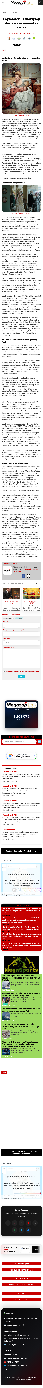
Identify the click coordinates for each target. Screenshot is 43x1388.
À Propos (21, 1293)
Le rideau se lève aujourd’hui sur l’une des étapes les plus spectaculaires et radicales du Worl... (26, 1015)
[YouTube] (28, 1223)
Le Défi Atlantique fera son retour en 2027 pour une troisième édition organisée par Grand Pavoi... (26, 984)
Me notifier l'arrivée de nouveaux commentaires (22, 671)
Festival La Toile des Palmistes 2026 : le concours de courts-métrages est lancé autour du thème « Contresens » (21, 911)
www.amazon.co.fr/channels (19, 174)
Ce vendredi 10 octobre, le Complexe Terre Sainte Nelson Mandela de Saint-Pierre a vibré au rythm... (26, 1032)
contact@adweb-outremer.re (19, 1358)
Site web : (6, 639)
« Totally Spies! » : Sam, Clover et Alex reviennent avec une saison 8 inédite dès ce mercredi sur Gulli (31, 607)
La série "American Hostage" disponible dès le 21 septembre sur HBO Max (11, 607)
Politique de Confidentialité (21, 1270)
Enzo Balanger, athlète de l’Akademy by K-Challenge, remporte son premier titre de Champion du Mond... (25, 1050)
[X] (21, 1223)
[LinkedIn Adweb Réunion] (5, 1369)
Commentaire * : (8, 647)
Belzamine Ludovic (10, 564)
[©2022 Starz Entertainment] (21, 64)
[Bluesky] (28, 1230)
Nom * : (5, 621)
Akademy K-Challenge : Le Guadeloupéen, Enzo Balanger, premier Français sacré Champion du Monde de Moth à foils (20, 1044)
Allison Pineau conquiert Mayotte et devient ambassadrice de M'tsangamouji (21, 994)
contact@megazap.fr (16, 1325)
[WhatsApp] (14, 1230)
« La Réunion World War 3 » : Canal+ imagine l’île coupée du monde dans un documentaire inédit (20, 928)
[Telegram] (21, 1230)
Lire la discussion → (10, 781)
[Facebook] (8, 1223)
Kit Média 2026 (21, 1299)
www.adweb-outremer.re (17, 1365)
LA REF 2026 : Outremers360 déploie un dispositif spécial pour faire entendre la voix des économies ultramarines (21, 945)
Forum (4, 1072)
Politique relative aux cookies (21, 1285)
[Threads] (35, 1223)
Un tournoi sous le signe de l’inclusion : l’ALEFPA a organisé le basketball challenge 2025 (20, 1026)
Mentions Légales (21, 1264)
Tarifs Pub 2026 (22, 1278)
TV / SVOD (13, 12)
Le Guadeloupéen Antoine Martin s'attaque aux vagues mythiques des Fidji (21, 1010)
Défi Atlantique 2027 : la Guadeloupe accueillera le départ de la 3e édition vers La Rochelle (21, 978)
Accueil (4, 12)
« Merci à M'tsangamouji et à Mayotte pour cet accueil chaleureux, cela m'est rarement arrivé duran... (26, 999)
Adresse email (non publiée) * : (13, 630)
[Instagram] (14, 1223)
